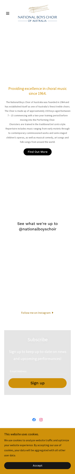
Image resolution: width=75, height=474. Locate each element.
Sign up (38, 383)
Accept (37, 465)
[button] (9, 13)
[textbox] (37, 369)
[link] (37, 13)
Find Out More (37, 151)
